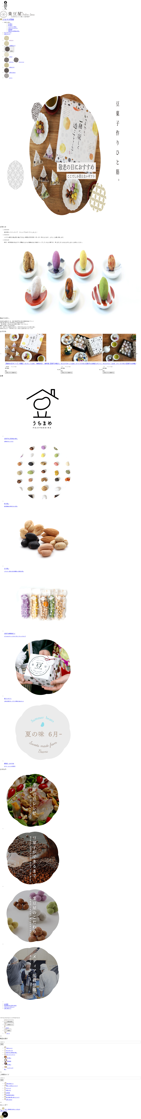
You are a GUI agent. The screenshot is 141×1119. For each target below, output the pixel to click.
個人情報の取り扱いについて (12, 1097)
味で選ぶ (10, 25)
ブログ (10, 56)
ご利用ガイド (12, 45)
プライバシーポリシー (9, 1007)
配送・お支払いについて (12, 1085)
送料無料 (10, 29)
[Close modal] (1, 1102)
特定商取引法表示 (10, 1095)
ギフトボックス (7, 32)
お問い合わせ (12, 72)
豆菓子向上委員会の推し (14, 31)
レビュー (11, 40)
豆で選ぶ (10, 23)
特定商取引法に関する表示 (10, 1005)
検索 (2, 1044)
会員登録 (8, 1092)
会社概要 (6, 1004)
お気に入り (11, 67)
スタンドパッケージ (13, 28)
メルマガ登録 (8, 19)
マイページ (21, 62)
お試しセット (7, 34)
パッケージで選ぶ (12, 26)
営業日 (11, 51)
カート (10, 77)
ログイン (11, 62)
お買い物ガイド (7, 1008)
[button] (1, 353)
